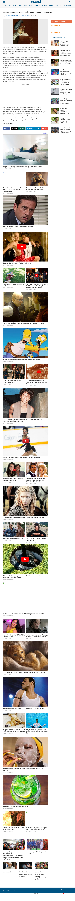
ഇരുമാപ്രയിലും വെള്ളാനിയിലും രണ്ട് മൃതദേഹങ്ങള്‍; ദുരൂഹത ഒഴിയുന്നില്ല (25, 873)
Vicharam (44, 5)
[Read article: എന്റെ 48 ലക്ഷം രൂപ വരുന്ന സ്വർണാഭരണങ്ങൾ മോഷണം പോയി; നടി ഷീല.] (55, 53)
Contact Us (46, 889)
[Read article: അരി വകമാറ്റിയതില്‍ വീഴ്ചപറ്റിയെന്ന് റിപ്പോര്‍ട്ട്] (37, 844)
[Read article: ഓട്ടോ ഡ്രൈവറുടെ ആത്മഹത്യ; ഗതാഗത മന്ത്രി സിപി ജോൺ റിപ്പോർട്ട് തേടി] (55, 62)
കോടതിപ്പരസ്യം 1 (55, 25)
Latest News (7, 5)
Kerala (20, 5)
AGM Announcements (67, 889)
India (25, 5)
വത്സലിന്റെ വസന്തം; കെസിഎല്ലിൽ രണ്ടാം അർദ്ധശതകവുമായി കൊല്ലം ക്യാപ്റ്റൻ (66, 101)
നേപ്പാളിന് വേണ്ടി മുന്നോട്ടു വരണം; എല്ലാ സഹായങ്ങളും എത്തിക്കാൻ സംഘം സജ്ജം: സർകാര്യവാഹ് (66, 132)
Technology (58, 5)
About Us (40, 889)
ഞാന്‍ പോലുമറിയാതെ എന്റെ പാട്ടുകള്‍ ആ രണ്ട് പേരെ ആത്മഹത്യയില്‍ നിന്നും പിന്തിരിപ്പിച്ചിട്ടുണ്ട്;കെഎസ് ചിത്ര (67, 75)
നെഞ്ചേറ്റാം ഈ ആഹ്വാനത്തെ (7, 872)
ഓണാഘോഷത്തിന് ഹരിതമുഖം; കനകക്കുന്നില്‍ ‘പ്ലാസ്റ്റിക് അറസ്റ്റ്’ (65, 82)
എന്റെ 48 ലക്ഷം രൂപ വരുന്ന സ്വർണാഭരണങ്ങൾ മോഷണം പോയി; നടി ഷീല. (65, 54)
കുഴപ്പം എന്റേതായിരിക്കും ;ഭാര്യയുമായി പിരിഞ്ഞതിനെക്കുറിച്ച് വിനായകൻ (66, 121)
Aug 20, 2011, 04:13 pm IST (24, 15)
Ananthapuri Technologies (15, 890)
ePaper (14, 5)
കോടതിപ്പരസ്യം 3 (55, 32)
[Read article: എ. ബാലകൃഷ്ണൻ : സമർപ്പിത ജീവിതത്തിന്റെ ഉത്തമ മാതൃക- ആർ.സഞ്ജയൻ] (55, 43)
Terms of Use (52, 889)
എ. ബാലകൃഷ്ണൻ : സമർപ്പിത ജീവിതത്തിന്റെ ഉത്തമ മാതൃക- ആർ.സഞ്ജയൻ (64, 44)
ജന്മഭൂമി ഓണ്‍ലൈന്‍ (12, 15)
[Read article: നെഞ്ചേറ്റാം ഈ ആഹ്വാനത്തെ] (10, 865)
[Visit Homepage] (36, 1)
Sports (51, 5)
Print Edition (9, 123)
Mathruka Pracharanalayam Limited (11, 889)
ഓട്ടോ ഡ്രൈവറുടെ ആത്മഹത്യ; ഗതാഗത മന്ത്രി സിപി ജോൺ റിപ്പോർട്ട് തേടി (66, 62)
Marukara (37, 5)
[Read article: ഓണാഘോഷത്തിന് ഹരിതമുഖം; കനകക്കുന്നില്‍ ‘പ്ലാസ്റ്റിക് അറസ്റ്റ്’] (55, 82)
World (30, 5)
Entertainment (67, 5)
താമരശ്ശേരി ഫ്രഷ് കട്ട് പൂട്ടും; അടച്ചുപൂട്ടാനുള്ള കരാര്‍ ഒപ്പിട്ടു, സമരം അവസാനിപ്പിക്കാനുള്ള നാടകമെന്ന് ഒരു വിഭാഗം (66, 94)
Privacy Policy (59, 889)
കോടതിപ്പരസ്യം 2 (55, 29)
